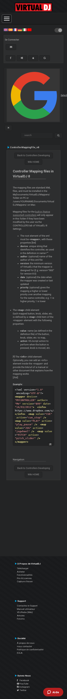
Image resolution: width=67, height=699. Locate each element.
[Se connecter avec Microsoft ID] (22, 58)
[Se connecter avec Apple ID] (33, 58)
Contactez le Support (27, 605)
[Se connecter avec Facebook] (10, 58)
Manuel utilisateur (26, 609)
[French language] (15, 29)
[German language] (20, 29)
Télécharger (22, 568)
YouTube (23, 683)
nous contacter (24, 646)
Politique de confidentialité (30, 649)
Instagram (24, 687)
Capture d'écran (25, 581)
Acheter (21, 571)
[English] (6, 29)
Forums (21, 618)
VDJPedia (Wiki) (25, 612)
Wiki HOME (33, 162)
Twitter (22, 690)
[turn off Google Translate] (8, 128)
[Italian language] (25, 29)
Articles (21, 615)
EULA (20, 653)
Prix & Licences (24, 578)
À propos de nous (25, 643)
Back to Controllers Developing (33, 155)
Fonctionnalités (24, 575)
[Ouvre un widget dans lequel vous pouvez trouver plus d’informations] (53, 692)
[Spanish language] (10, 29)
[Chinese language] (29, 29)
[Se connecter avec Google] (44, 58)
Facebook (23, 680)
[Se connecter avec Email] (11, 47)
